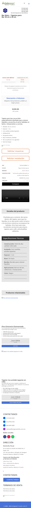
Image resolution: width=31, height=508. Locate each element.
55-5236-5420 (24, 8)
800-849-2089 (24, 11)
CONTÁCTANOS (13, 480)
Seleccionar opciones (15, 402)
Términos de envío (9, 491)
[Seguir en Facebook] (4, 436)
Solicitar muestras (16, 151)
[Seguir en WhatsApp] (12, 436)
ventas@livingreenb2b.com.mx (15, 429)
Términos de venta (9, 489)
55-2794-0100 (24, 10)
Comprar (15, 184)
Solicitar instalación (15, 158)
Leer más (15, 346)
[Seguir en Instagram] (8, 436)
